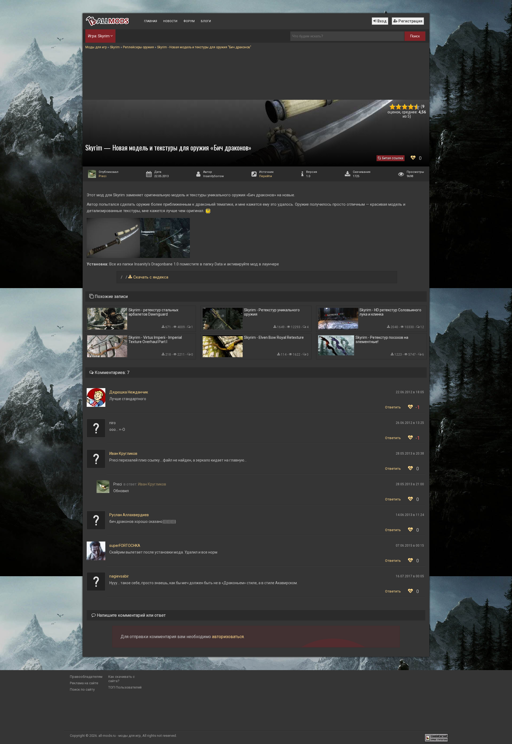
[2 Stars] (398, 107)
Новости (170, 21)
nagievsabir (119, 576)
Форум (189, 21)
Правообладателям (86, 677)
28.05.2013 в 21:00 (410, 484)
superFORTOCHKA (124, 545)
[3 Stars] (405, 107)
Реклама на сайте (84, 683)
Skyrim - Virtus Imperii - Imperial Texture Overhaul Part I (155, 339)
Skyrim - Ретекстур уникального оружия (272, 312)
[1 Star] (392, 107)
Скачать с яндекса (150, 277)
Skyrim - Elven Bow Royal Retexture (274, 337)
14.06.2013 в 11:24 (410, 515)
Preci (102, 176)
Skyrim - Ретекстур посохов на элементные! (381, 339)
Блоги (206, 21)
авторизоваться (228, 636)
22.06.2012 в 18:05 (410, 392)
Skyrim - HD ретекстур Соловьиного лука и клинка (390, 312)
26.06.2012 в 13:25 (410, 423)
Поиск (415, 36)
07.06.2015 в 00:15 (410, 545)
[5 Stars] (417, 107)
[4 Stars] (411, 107)
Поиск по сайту (82, 689)
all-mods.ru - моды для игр (119, 736)
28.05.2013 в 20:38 (410, 453)
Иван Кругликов (123, 453)
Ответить (393, 407)
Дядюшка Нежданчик (128, 392)
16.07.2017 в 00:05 (410, 576)
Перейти (265, 176)
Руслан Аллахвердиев (129, 515)
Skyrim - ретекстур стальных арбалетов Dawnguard (153, 312)
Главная (150, 21)
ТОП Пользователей (125, 687)
